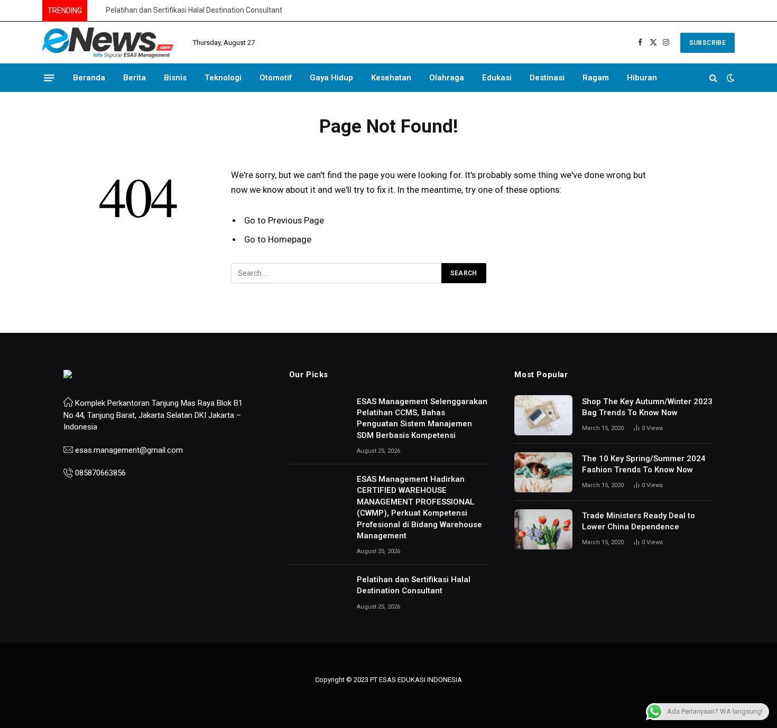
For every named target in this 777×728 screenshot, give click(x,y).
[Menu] (49, 78)
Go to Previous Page (284, 221)
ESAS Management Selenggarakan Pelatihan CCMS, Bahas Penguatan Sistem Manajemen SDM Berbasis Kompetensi (422, 418)
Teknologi (223, 77)
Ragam (595, 77)
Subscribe (707, 42)
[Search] (713, 78)
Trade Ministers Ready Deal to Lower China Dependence (638, 521)
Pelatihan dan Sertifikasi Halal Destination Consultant (194, 10)
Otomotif (276, 77)
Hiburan (642, 77)
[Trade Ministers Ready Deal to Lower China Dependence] (543, 529)
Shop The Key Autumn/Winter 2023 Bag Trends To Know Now (647, 407)
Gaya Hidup (331, 77)
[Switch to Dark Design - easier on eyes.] (729, 77)
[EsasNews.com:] (108, 43)
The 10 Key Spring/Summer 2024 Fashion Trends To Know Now (644, 464)
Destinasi (547, 77)
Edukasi (497, 77)
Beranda (89, 77)
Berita (134, 77)
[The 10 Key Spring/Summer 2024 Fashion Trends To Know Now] (543, 472)
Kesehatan (391, 77)
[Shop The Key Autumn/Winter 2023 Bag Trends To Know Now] (543, 415)
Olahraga (446, 77)
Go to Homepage (277, 240)
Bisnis (175, 77)
